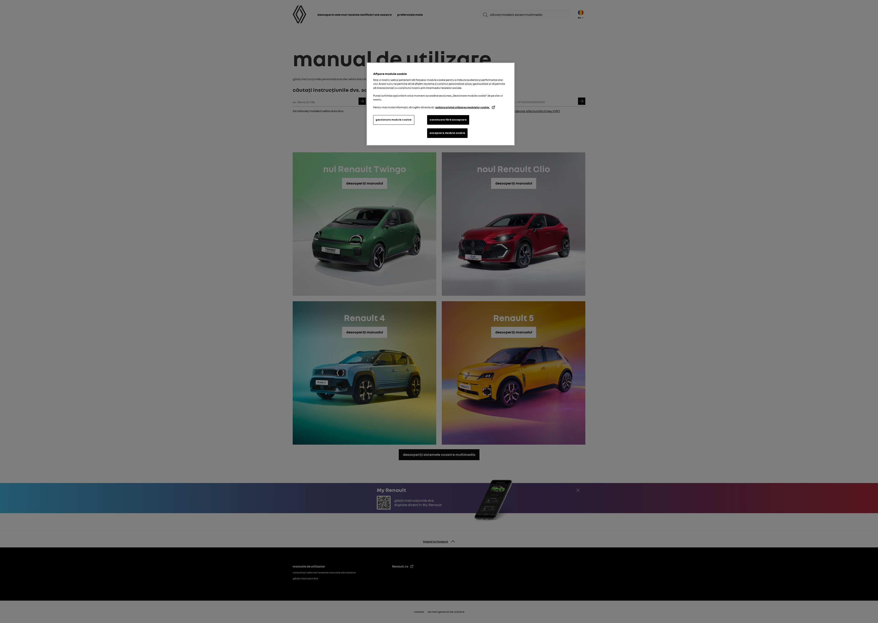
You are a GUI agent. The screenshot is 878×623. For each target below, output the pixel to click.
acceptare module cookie (447, 133)
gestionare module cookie (394, 119)
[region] (440, 104)
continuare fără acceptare (448, 119)
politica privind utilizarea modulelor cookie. (462, 107)
